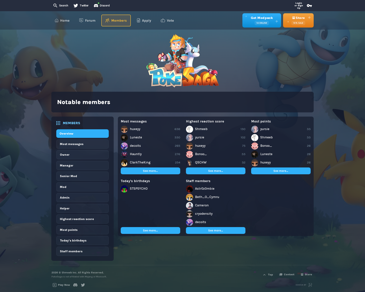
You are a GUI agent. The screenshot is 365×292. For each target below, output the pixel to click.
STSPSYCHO (139, 188)
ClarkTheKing (140, 162)
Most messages (71, 144)
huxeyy (135, 129)
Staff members (71, 251)
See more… (150, 171)
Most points (69, 230)
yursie (199, 137)
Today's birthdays (73, 240)
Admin (65, 197)
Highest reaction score (77, 219)
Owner (65, 154)
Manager (66, 165)
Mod (63, 187)
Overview (66, 133)
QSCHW (201, 162)
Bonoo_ (201, 154)
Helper (65, 208)
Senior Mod (68, 176)
